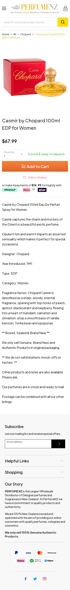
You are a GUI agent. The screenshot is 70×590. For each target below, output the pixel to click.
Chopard (25, 34)
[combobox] (30, 22)
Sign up (58, 443)
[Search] (63, 22)
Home (5, 34)
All (14, 34)
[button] (35, 177)
